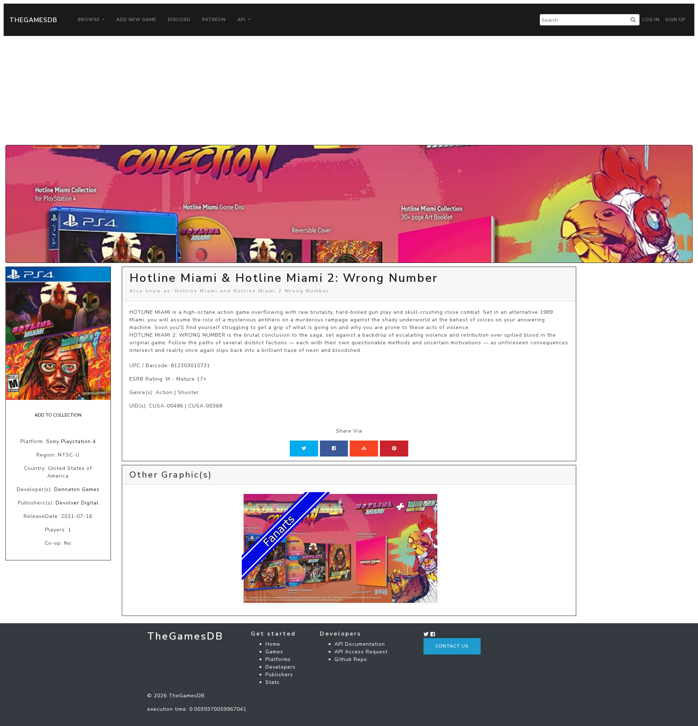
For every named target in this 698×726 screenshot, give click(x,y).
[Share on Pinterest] (394, 449)
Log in (650, 20)
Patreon (214, 20)
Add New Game (136, 20)
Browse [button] (89, 20)
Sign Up (675, 20)
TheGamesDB (33, 20)
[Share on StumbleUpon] (364, 449)
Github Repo (350, 659)
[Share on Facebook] (334, 449)
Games (274, 651)
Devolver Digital (77, 502)
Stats (272, 682)
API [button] (242, 20)
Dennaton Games (77, 489)
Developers (280, 667)
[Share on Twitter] (304, 449)
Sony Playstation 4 (71, 441)
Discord (179, 20)
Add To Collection (58, 415)
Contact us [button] (452, 646)
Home (272, 644)
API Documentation (359, 644)
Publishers (279, 674)
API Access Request (361, 651)
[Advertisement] (349, 90)
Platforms (278, 659)
